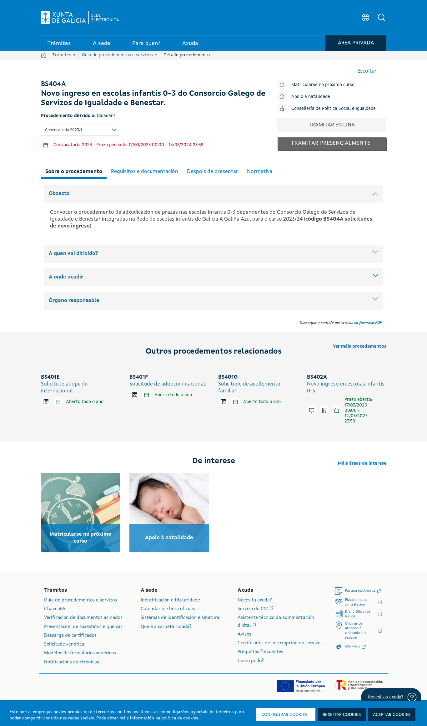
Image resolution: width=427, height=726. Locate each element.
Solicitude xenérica (64, 644)
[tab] (74, 171)
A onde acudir (66, 277)
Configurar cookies (284, 715)
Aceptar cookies (391, 715)
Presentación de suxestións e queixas (83, 627)
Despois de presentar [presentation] (212, 171)
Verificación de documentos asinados (83, 618)
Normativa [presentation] (259, 171)
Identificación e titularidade (170, 600)
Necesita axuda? (255, 600)
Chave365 (54, 609)
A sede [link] (101, 43)
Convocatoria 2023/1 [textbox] (63, 130)
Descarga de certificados (70, 635)
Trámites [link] (59, 43)
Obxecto (59, 193)
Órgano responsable (74, 300)
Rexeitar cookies (342, 715)
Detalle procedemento (186, 55)
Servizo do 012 (253, 609)
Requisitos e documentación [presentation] (144, 171)
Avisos (244, 634)
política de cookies (179, 718)
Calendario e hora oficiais (168, 609)
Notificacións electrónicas (71, 662)
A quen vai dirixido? (73, 253)
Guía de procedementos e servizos (118, 55)
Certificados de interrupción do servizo (279, 643)
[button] (381, 17)
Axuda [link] (190, 43)
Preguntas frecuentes (260, 652)
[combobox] (80, 129)
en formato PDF (368, 323)
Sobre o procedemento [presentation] (73, 171)
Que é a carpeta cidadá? (166, 627)
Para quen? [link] (146, 43)
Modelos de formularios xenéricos (80, 653)
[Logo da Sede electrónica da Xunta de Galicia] (80, 17)
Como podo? (251, 661)
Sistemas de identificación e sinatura (180, 618)
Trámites (62, 55)
